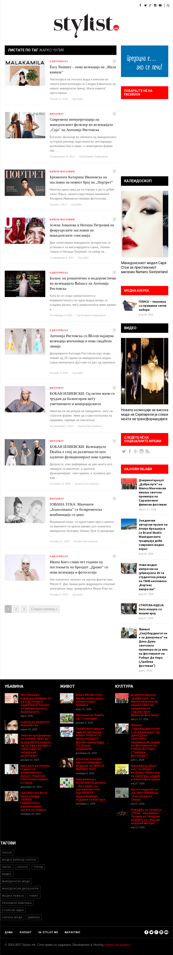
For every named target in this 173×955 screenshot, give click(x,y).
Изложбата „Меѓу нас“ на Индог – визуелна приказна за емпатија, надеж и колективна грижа (145, 772)
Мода (19, 5)
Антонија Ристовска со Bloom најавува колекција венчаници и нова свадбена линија (82, 341)
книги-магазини (62, 171)
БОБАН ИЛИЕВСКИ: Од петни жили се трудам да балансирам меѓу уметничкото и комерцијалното (82, 398)
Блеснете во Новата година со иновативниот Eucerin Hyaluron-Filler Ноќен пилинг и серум (35, 774)
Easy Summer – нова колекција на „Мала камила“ (83, 69)
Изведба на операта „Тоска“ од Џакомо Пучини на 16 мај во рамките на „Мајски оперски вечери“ (146, 816)
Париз (6, 867)
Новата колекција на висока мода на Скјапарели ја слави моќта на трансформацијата (144, 414)
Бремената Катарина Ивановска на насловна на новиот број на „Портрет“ (81, 179)
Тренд (38, 867)
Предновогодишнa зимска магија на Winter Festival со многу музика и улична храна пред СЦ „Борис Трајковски (90, 739)
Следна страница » (44, 609)
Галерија (123, 5)
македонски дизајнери (20, 888)
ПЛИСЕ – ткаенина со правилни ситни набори (152, 305)
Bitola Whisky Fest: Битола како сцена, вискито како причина (90, 700)
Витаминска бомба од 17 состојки (90, 716)
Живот (67, 5)
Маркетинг (73, 932)
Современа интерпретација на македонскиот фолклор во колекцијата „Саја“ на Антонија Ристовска (81, 124)
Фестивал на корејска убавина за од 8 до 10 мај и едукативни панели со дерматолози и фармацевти (35, 703)
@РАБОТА (104, 5)
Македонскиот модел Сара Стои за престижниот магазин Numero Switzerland (144, 267)
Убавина (50, 5)
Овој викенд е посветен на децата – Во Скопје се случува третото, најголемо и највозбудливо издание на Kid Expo (90, 789)
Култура (85, 5)
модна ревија (13, 895)
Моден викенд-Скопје (19, 859)
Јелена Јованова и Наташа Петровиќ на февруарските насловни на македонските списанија (82, 230)
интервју (57, 113)
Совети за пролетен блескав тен (35, 723)
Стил (33, 5)
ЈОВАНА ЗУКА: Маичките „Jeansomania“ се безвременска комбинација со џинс (76, 509)
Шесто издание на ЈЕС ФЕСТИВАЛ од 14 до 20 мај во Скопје (144, 794)
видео (7, 874)
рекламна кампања (17, 903)
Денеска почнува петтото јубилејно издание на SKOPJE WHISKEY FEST (90, 764)
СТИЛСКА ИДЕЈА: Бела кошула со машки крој (151, 609)
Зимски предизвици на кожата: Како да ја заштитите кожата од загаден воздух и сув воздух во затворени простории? (35, 745)
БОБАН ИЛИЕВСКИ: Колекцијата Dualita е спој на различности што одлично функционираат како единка (80, 451)
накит (34, 895)
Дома (4, 5)
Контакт (26, 932)
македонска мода (16, 881)
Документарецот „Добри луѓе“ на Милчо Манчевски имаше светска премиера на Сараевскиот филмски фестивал (153, 492)
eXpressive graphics (117, 944)
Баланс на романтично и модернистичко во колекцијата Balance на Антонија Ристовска (83, 283)
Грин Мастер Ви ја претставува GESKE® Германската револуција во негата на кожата (33, 801)
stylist (79, 99)
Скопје (22, 867)
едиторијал (59, 61)
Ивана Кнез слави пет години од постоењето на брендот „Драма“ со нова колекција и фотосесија (79, 567)
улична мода (12, 917)
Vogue (7, 852)
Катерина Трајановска (95, 156)
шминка (34, 917)
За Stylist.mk (48, 932)
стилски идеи (13, 910)
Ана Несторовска (92, 426)
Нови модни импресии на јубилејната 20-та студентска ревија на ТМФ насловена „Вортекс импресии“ (153, 577)
